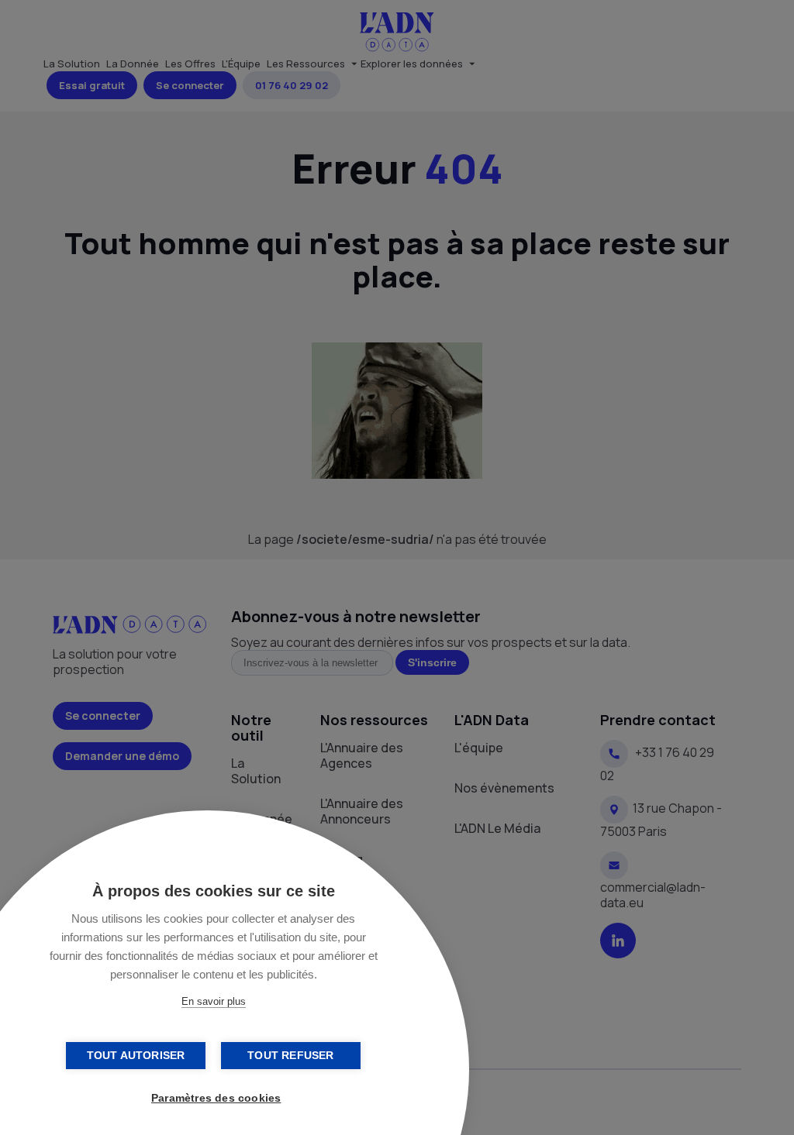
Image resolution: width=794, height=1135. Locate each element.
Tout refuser (290, 1055)
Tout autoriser (136, 1055)
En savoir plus (213, 1001)
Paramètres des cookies (216, 1098)
